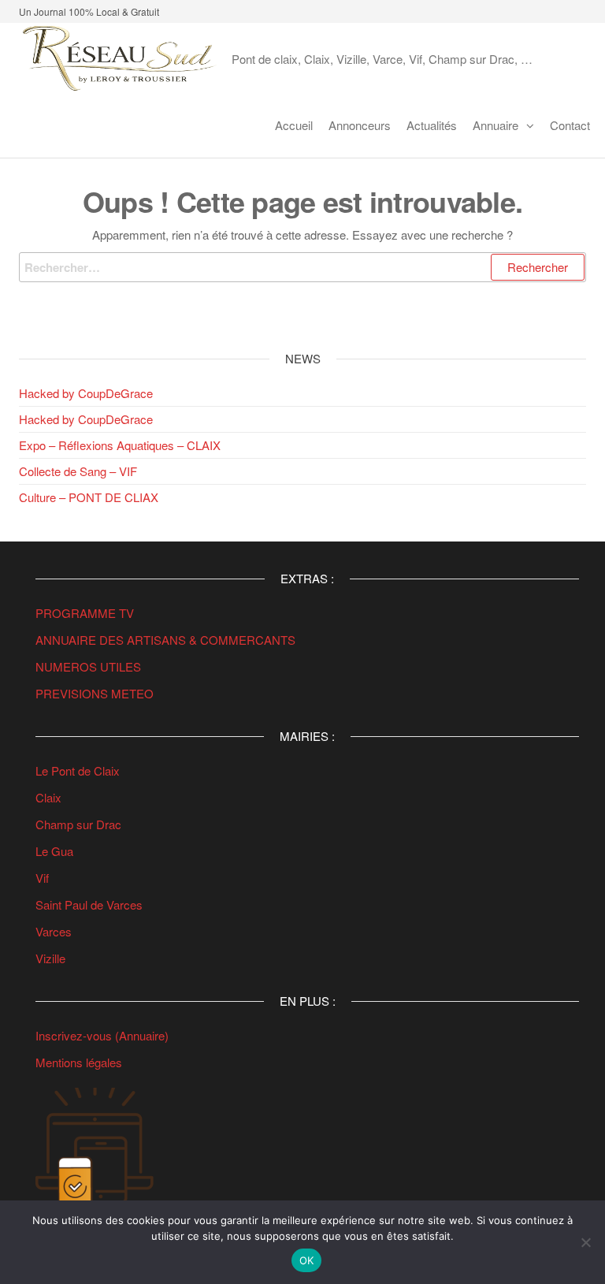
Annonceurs (359, 125)
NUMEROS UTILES (88, 666)
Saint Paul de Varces (89, 904)
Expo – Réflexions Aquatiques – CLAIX (120, 445)
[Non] (585, 1242)
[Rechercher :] (302, 267)
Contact (570, 125)
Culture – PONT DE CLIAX (88, 497)
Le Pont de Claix (77, 770)
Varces (53, 931)
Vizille (50, 958)
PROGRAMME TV (84, 613)
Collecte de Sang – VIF (78, 471)
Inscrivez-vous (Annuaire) (102, 1035)
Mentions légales (78, 1062)
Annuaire (495, 125)
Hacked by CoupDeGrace (86, 393)
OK (306, 1260)
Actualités (431, 125)
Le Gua (55, 851)
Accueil (294, 125)
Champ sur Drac (78, 824)
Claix (48, 797)
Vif (42, 877)
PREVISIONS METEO (94, 693)
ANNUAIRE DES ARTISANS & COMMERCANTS (165, 639)
